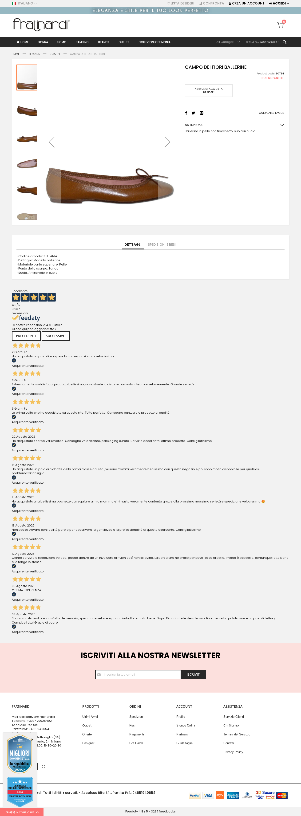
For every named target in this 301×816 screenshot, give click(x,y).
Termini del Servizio (236, 734)
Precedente (26, 336)
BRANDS (34, 54)
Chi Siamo (231, 725)
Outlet (86, 725)
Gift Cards (136, 743)
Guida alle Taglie (271, 113)
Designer (88, 743)
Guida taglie (184, 743)
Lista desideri (182, 3)
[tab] (133, 244)
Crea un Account (248, 3)
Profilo (180, 716)
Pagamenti (136, 734)
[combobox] (251, 42)
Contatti (228, 743)
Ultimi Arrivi (90, 716)
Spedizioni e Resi (162, 244)
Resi (132, 725)
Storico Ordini (185, 725)
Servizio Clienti (233, 716)
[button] (51, 142)
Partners (182, 734)
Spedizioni (136, 716)
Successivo (56, 336)
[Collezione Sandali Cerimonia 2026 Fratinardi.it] (150, 13)
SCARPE (55, 54)
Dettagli (132, 244)
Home (16, 54)
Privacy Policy (233, 752)
